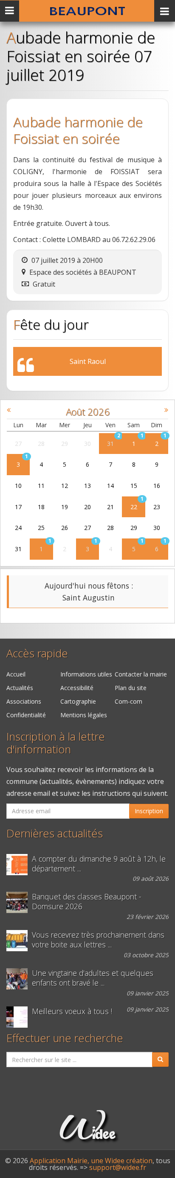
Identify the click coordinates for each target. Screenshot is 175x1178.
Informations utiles (86, 674)
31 (110, 444)
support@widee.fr (117, 1167)
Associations (23, 701)
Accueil (15, 674)
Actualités (19, 688)
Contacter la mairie (141, 674)
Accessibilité (76, 688)
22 (133, 507)
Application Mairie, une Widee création (91, 1160)
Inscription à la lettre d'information (55, 743)
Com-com (128, 701)
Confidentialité (26, 715)
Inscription (149, 811)
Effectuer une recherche (64, 1038)
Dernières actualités (54, 833)
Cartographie (78, 701)
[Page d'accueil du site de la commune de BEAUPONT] (87, 11)
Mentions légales (83, 715)
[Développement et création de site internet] (87, 1135)
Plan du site (131, 688)
